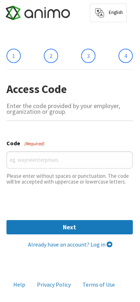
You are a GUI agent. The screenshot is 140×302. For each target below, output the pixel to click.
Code (25, 143)
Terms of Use (99, 284)
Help (19, 284)
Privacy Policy (54, 284)
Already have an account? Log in (67, 244)
